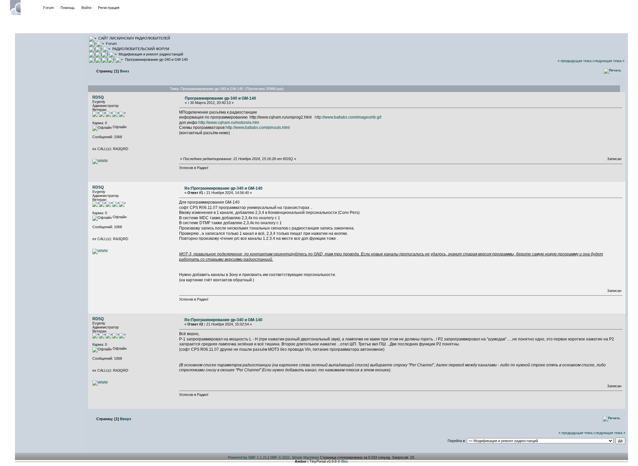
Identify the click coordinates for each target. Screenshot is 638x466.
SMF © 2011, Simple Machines (294, 457)
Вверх (125, 419)
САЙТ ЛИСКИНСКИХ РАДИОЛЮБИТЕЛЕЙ (134, 38)
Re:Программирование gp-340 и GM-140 (223, 188)
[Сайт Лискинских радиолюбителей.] (100, 161)
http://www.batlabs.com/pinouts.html (258, 127)
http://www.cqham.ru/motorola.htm (228, 122)
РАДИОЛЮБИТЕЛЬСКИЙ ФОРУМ (140, 49)
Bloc (344, 461)
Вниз (124, 71)
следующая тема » (608, 61)
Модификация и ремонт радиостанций (151, 54)
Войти (86, 8)
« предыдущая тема (574, 61)
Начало (30, 8)
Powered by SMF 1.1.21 (247, 457)
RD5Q (98, 97)
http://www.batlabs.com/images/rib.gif (348, 117)
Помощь (67, 8)
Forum (48, 8)
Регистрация (108, 8)
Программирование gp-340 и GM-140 (156, 59)
